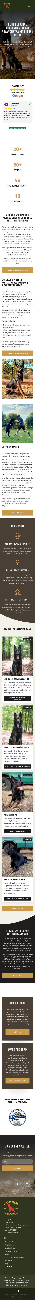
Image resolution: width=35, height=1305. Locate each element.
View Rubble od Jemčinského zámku (17, 766)
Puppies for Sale (10, 1245)
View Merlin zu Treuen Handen (17, 898)
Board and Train (10, 1248)
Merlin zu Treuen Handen (14, 879)
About (7, 1254)
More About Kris (17, 513)
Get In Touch (17, 975)
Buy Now (17, 1032)
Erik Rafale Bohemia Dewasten (16, 679)
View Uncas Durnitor (17, 831)
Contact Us (8, 1267)
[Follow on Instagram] (17, 1183)
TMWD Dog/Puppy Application (14, 1257)
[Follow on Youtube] (27, 1183)
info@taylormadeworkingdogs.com (16, 1225)
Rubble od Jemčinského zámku (16, 747)
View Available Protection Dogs (17, 270)
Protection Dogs (10, 1242)
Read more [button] (7, 120)
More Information (17, 1081)
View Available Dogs (17, 909)
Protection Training (11, 1251)
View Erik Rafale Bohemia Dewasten (17, 698)
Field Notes (8, 1260)
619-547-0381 (8, 1222)
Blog (6, 1263)
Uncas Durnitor (10, 814)
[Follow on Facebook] (8, 1183)
